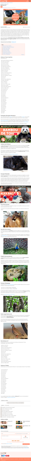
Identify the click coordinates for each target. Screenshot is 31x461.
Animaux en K (14, 42)
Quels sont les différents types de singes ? (7, 411)
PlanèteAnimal (2, 2)
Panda (11, 116)
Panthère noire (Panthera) (6, 48)
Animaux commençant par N (26, 422)
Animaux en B (10, 425)
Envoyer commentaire (26, 444)
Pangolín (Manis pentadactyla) (7, 53)
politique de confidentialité (9, 443)
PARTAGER (27, 1)
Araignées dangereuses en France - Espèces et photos (9, 415)
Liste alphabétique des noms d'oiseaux (7, 412)
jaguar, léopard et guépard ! (14, 154)
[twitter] (3, 455)
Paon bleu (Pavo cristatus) (6, 51)
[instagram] (5, 455)
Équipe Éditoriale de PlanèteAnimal (7, 7)
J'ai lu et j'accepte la (7, 443)
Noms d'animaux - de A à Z (26, 426)
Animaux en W (10, 421)
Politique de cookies (3, 460)
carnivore (23, 116)
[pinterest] (8, 455)
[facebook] (2, 455)
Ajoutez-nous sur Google (27, 27)
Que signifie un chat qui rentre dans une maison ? (8, 407)
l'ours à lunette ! (26, 121)
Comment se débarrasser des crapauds (7, 408)
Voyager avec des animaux (10, 402)
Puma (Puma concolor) (6, 50)
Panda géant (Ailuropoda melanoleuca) (8, 47)
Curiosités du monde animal (9, 2)
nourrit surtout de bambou (4, 120)
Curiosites (5, 2)
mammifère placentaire (10, 284)
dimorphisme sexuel (5, 235)
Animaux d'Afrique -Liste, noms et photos (7, 414)
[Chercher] (29, 1)
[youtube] (7, 455)
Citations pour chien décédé (5, 410)
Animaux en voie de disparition (19, 402)
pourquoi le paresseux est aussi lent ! (9, 294)
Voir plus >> (22, 54)
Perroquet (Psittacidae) (6, 49)
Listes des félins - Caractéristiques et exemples (8, 417)
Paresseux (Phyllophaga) (6, 54)
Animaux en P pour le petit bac (7, 46)
